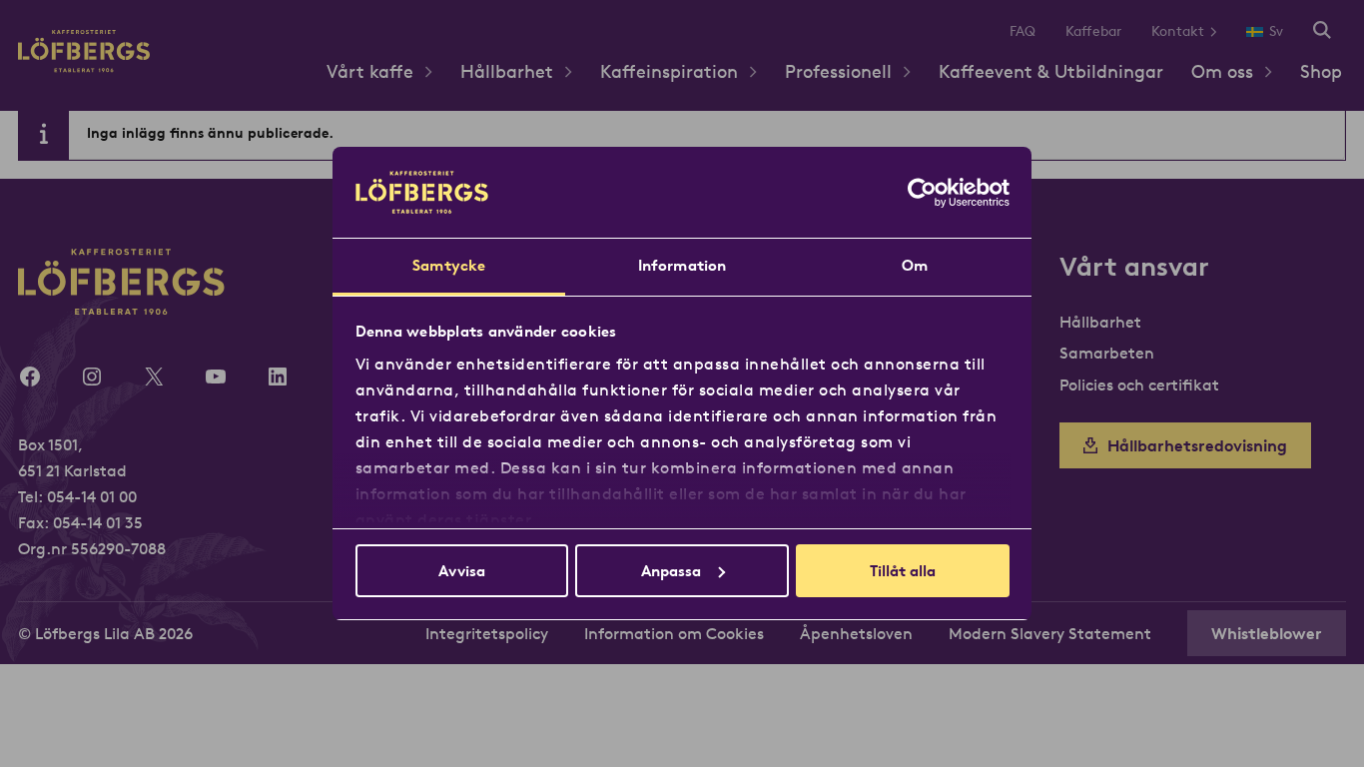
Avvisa (461, 570)
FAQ (1022, 31)
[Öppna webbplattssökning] (1322, 31)
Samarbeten (1106, 353)
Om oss (1222, 71)
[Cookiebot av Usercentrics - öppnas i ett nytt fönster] (922, 193)
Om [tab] (915, 265)
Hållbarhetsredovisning (1197, 445)
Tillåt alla (903, 570)
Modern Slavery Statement (1050, 633)
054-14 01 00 (92, 496)
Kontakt (1177, 31)
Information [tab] (682, 265)
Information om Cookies (674, 633)
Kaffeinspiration (669, 71)
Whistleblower (1266, 633)
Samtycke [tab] (448, 265)
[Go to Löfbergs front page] (84, 66)
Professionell (838, 71)
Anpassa (671, 570)
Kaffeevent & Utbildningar (1051, 71)
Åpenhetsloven (856, 633)
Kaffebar (1093, 31)
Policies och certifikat (1139, 384)
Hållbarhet (506, 71)
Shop (1321, 71)
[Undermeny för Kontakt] (1220, 31)
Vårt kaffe (370, 71)
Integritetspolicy (486, 633)
